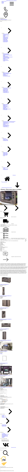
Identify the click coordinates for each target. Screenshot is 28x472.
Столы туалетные (5, 59)
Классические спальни (6, 54)
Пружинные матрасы (5, 124)
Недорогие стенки (5, 40)
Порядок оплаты (4, 424)
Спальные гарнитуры (6, 53)
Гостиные (3, 33)
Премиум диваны (5, 154)
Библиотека (4, 107)
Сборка (3, 416)
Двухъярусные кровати (6, 92)
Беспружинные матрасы (6, 125)
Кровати (3, 120)
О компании (3, 433)
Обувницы (4, 74)
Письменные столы (5, 38)
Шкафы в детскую (5, 90)
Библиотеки (4, 138)
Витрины (4, 35)
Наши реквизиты (4, 434)
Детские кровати (5, 88)
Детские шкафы (5, 109)
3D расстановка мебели (5, 435)
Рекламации (3, 436)
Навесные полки (5, 41)
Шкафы (3, 103)
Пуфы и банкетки (5, 75)
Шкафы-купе (4, 105)
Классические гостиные (6, 34)
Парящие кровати (5, 122)
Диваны (3, 151)
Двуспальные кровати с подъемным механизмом (9, 121)
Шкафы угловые (5, 108)
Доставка (3, 2)
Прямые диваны (5, 152)
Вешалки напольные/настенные (7, 73)
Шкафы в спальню (5, 56)
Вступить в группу (13, 447)
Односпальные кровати (6, 57)
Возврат (3, 437)
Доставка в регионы (4, 417)
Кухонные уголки (5, 153)
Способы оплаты (4, 425)
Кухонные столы (5, 167)
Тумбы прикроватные (6, 60)
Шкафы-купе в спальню (6, 58)
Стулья (4, 168)
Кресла (4, 155)
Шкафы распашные (5, 37)
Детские (3, 87)
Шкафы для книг (5, 106)
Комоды (4, 36)
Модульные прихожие (6, 72)
